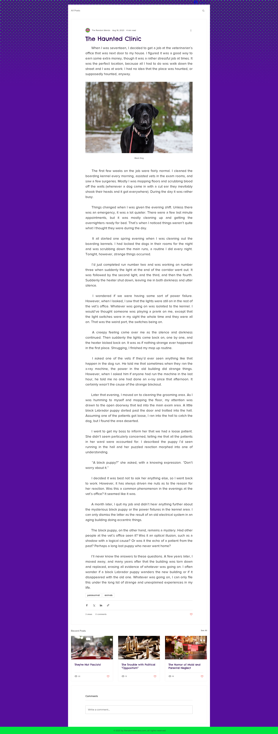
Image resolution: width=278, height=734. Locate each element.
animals (109, 595)
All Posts (75, 10)
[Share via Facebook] (86, 605)
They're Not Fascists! (88, 664)
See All (204, 630)
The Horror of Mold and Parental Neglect (184, 666)
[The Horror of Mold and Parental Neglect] (186, 647)
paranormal (93, 595)
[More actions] (191, 30)
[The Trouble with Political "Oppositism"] (139, 647)
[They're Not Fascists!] (92, 647)
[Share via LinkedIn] (101, 605)
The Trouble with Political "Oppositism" (138, 666)
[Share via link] (108, 605)
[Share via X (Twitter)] (94, 605)
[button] (203, 10)
